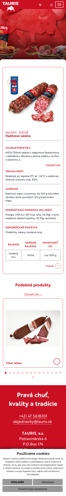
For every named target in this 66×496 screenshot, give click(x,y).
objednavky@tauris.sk (32, 421)
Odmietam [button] (48, 482)
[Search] (40, 4)
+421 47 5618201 (33, 416)
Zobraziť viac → (33, 294)
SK (51, 4)
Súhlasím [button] (17, 482)
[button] (6, 373)
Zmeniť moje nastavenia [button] (32, 488)
